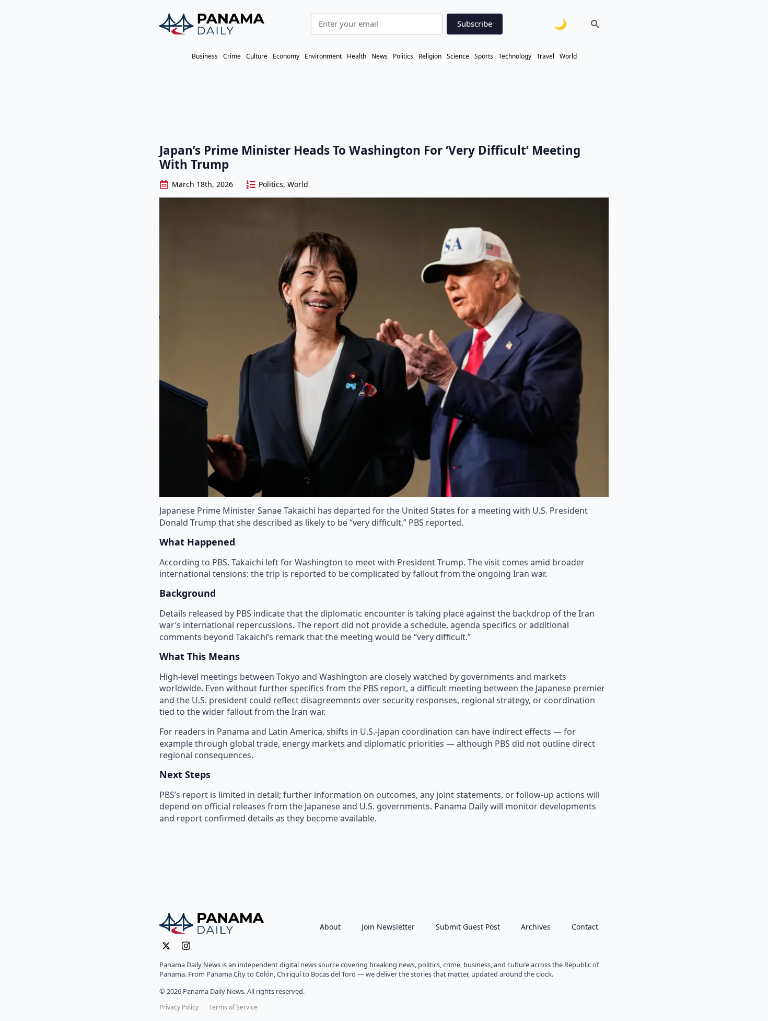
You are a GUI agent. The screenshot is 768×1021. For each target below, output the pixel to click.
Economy (286, 56)
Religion (429, 56)
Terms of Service (233, 1007)
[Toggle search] (595, 24)
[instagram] (186, 946)
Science (458, 56)
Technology (514, 56)
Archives (536, 927)
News (379, 56)
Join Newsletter (388, 927)
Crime (232, 56)
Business (205, 56)
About (330, 927)
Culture (256, 56)
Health (356, 56)
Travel (545, 56)
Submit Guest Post (468, 927)
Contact (585, 927)
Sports (483, 56)
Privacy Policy (179, 1007)
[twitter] (166, 946)
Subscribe (474, 23)
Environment (323, 56)
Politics (403, 56)
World (568, 56)
